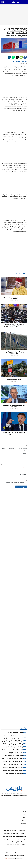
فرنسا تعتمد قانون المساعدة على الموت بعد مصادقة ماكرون (14, 433)
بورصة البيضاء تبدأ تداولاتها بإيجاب (14, 741)
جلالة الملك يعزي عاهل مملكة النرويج (13, 744)
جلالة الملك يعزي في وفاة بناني (15, 735)
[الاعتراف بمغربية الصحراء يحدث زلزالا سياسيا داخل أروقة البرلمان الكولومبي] (14, 313)
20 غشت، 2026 (13, 436)
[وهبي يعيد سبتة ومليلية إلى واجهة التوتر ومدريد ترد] (14, 394)
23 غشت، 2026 (13, 355)
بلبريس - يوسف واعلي (19, 61)
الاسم (25, 468)
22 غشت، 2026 (13, 409)
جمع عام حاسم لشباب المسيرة (15, 755)
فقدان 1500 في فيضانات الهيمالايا (14, 767)
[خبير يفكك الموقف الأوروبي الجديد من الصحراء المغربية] (14, 341)
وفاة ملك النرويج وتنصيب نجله (15, 747)
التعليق (24, 453)
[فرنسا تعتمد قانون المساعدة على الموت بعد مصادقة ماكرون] (14, 421)
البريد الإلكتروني (22, 474)
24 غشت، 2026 (13, 301)
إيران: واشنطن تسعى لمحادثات (15, 764)
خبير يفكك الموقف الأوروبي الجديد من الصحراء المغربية (14, 352)
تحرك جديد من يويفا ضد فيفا (16, 773)
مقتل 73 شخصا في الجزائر (17, 732)
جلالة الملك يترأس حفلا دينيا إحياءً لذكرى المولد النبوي (14, 298)
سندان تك (7, 858)
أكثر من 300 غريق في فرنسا (14, 379)
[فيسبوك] (21, 800)
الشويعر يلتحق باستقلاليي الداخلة (14, 758)
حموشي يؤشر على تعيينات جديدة (14, 761)
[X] (6, 800)
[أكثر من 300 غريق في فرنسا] (14, 368)
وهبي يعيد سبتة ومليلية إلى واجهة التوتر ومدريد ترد (14, 406)
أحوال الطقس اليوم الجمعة (16, 752)
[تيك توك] (10, 800)
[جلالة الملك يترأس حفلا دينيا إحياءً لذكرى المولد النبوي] (14, 286)
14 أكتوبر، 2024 (23, 63)
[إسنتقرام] (14, 800)
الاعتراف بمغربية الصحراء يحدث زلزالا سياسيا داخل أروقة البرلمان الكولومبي (14, 325)
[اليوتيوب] (17, 800)
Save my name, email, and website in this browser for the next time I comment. (14, 482)
